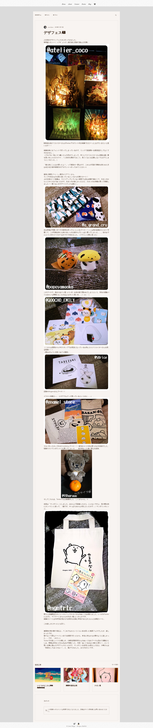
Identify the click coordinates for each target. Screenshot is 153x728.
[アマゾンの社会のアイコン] (78, 723)
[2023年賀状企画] (76, 675)
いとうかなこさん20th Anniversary (45, 687)
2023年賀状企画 (71, 685)
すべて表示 (115, 664)
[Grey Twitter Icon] (74, 723)
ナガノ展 (98, 685)
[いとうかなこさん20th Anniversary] (48, 675)
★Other (55, 15)
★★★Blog (38, 15)
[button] (95, 4)
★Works (47, 15)
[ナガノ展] (105, 675)
